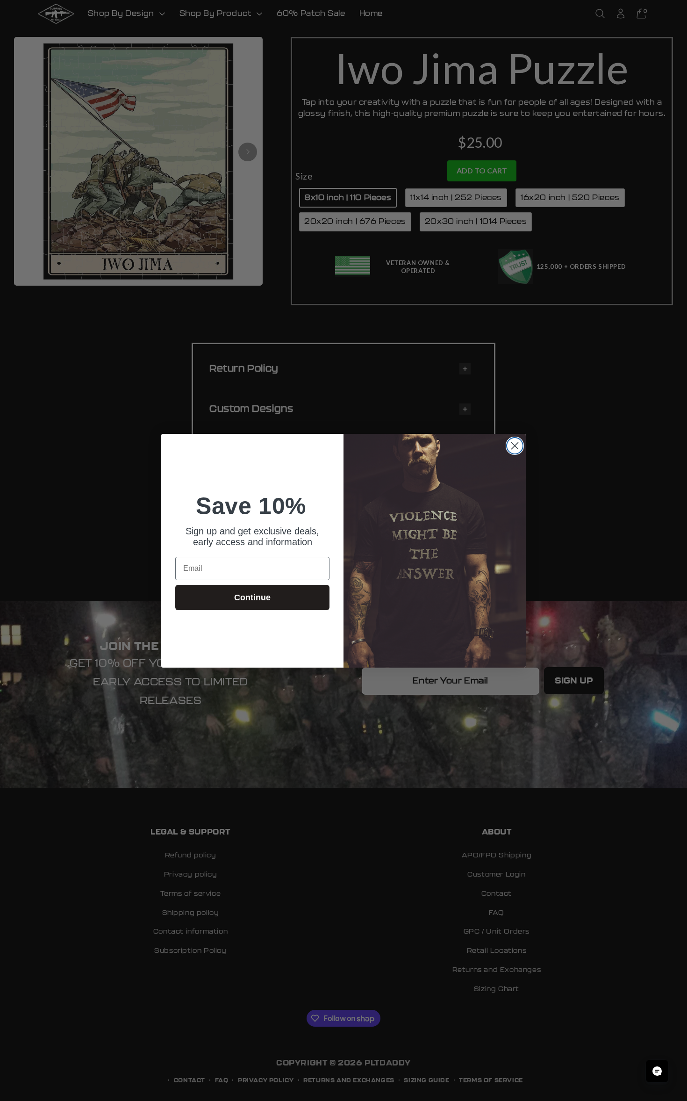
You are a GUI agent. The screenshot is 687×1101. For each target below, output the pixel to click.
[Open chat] (657, 1071)
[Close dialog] (515, 446)
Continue (252, 597)
